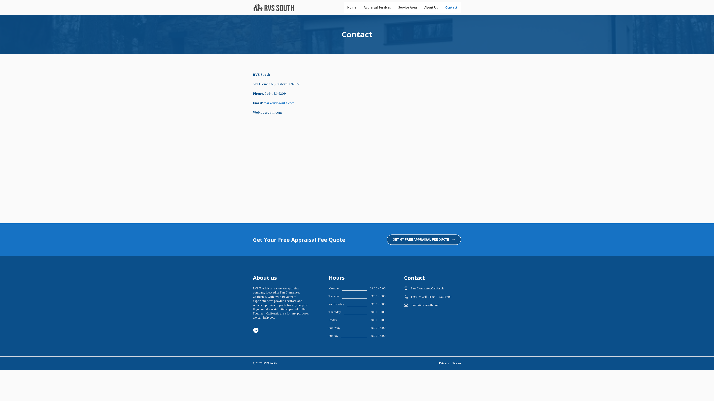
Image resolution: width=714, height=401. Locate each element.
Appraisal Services (377, 7)
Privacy (444, 363)
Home (351, 7)
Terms (457, 363)
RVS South (270, 363)
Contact (451, 7)
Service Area (407, 7)
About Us (431, 7)
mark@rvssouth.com (278, 103)
